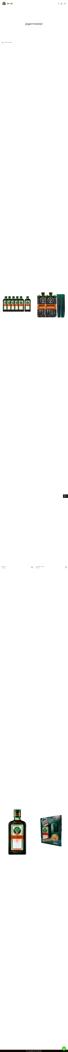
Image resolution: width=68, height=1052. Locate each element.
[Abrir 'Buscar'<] (58, 3)
